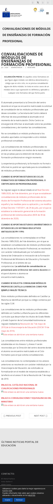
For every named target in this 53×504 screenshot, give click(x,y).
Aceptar (7, 500)
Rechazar (19, 500)
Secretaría (31, 67)
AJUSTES (31, 495)
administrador (16, 67)
